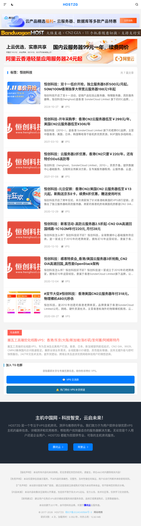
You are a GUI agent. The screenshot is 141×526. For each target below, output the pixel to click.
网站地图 (98, 512)
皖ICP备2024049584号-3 (78, 512)
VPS (65, 106)
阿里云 (83, 446)
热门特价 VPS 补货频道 (70, 389)
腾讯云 (58, 446)
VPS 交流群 (70, 379)
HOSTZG (70, 4)
